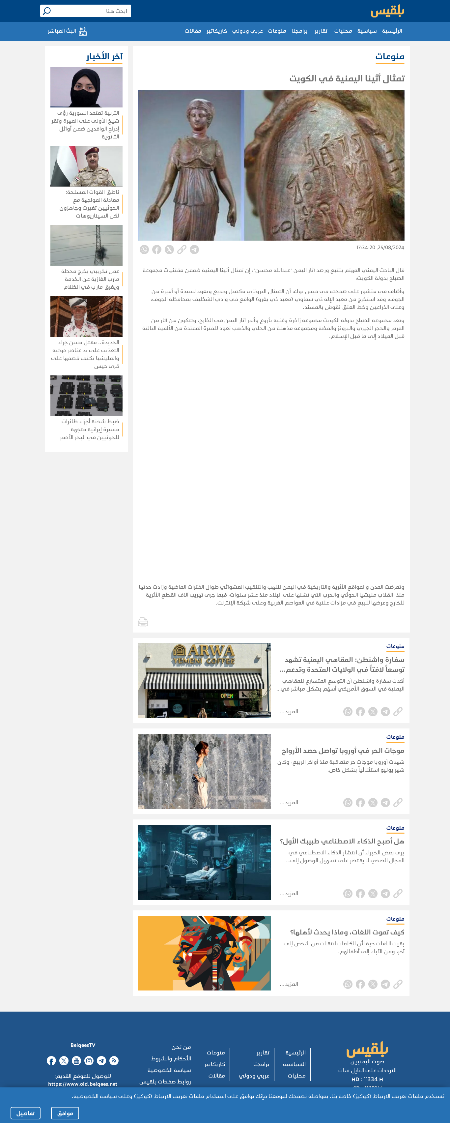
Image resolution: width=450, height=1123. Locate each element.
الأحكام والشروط (171, 1058)
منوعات (277, 31)
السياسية (294, 1064)
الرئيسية (392, 31)
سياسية (367, 31)
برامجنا (300, 31)
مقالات (193, 31)
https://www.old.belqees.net (82, 1084)
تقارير (321, 31)
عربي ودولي (247, 31)
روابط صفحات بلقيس (165, 1081)
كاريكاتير (217, 31)
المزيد (291, 711)
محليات (343, 31)
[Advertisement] (67, 537)
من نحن (181, 1047)
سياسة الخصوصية (169, 1070)
